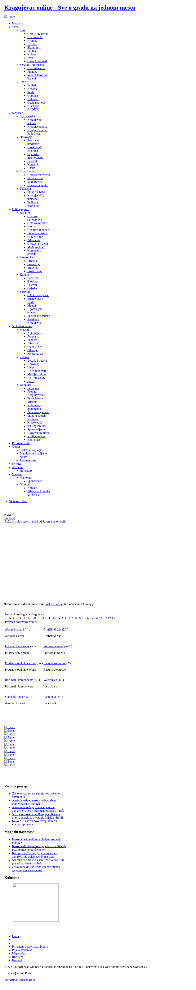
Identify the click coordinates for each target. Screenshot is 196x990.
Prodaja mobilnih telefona (20, 663)
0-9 (116, 617)
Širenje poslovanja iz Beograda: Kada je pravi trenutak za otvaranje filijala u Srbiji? (37, 815)
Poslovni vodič (54, 604)
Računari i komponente (19, 680)
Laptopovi (49, 696)
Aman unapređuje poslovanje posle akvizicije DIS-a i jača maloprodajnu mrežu (38, 809)
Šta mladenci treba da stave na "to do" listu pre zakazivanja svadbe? (38, 861)
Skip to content (18, 501)
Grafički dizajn (52, 629)
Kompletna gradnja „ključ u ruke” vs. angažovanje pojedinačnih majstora (34, 854)
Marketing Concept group (20, 979)
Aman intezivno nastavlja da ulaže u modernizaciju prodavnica (34, 802)
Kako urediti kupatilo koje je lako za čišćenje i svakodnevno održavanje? (39, 848)
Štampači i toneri (15, 696)
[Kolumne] (36, 920)
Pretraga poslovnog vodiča (21, 621)
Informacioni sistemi (17, 646)
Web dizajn (50, 680)
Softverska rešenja (54, 646)
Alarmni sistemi (14, 629)
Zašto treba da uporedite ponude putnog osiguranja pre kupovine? (36, 868)
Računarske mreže (54, 663)
